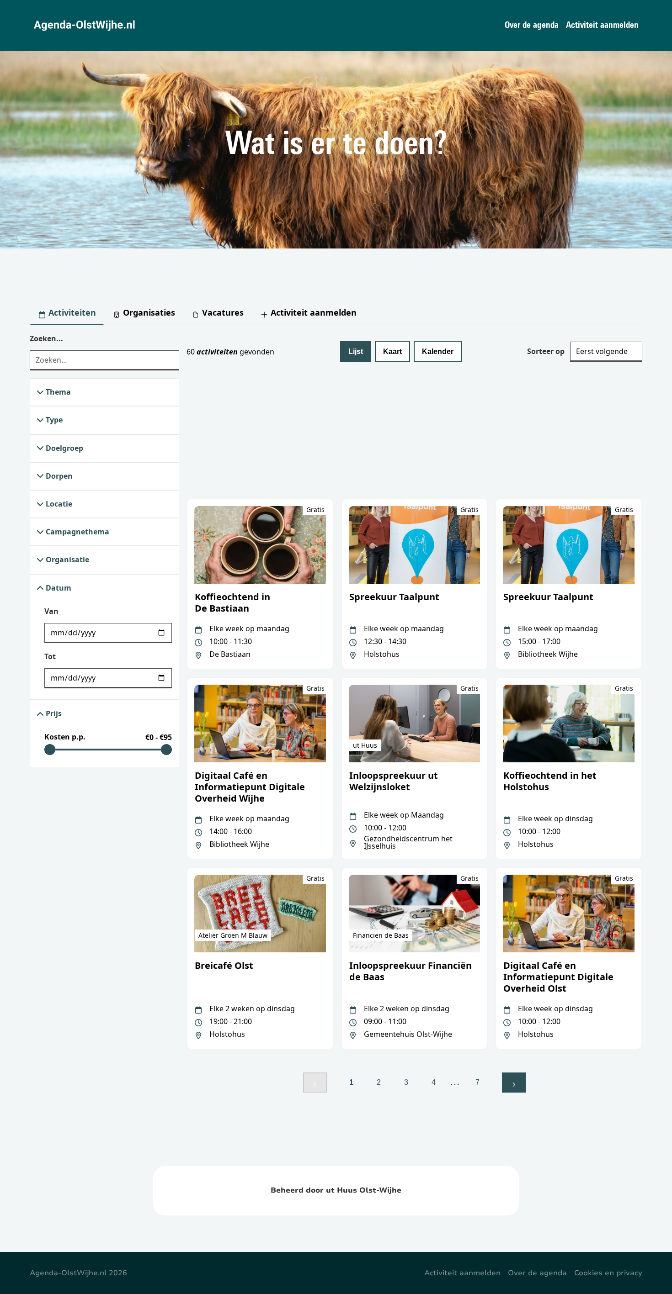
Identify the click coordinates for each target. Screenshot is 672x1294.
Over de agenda (532, 25)
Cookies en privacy (608, 1273)
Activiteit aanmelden (602, 25)
